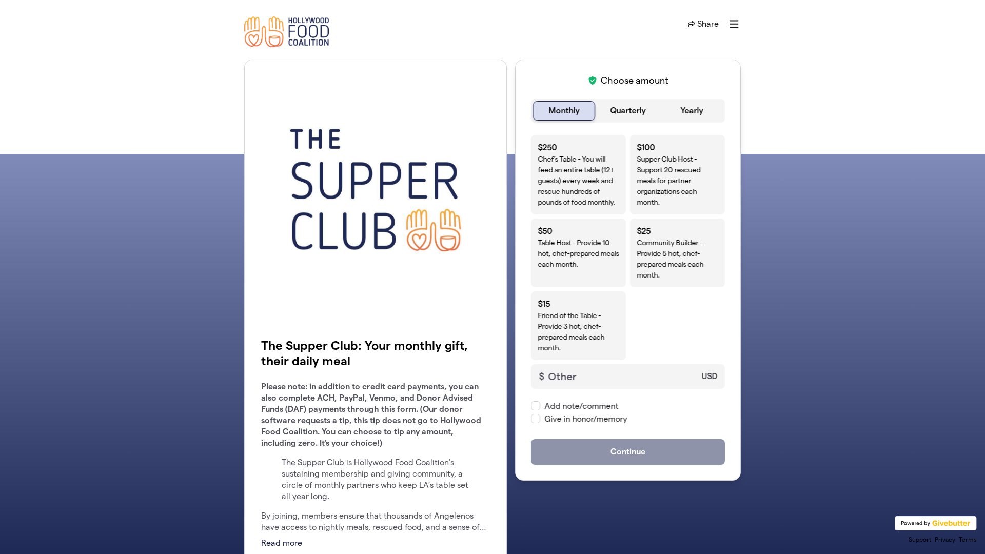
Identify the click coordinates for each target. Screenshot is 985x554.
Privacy (945, 539)
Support (920, 539)
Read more (281, 543)
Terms (968, 539)
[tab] (564, 111)
